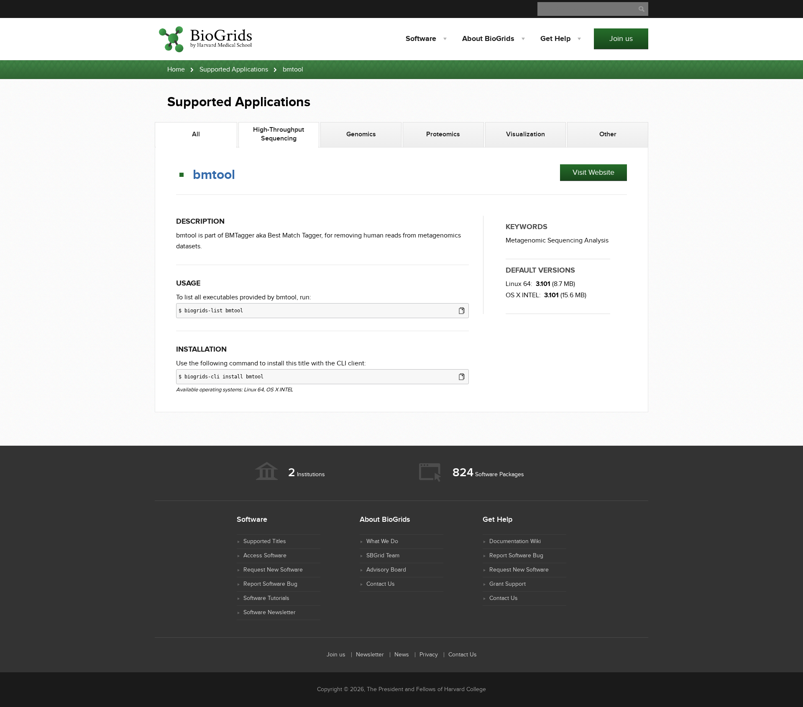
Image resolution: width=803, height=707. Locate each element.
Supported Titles (264, 541)
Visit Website (593, 172)
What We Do (382, 541)
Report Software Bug (270, 584)
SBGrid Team (382, 555)
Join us (621, 38)
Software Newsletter (269, 612)
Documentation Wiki (515, 541)
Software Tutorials (266, 598)
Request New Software (273, 570)
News (401, 654)
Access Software (264, 555)
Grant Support (507, 584)
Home (176, 70)
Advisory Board (386, 570)
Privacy (428, 654)
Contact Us (380, 584)
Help (555, 38)
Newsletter (370, 654)
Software (421, 38)
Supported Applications (233, 70)
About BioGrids (488, 38)
